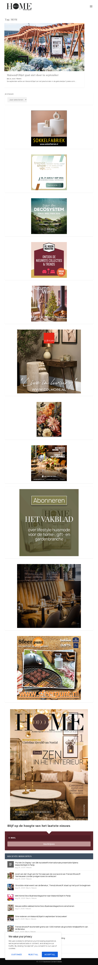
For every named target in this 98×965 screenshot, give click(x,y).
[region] (33, 946)
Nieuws (18, 79)
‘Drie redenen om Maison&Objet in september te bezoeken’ (41, 916)
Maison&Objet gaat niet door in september (33, 75)
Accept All (50, 954)
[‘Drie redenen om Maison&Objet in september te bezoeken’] (10, 918)
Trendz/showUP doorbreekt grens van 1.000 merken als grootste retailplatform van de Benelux (51, 928)
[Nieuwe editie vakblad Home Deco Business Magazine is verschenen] (10, 908)
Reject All (33, 954)
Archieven (9, 94)
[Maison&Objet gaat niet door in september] (44, 47)
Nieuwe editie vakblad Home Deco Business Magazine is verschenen (44, 906)
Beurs (28, 888)
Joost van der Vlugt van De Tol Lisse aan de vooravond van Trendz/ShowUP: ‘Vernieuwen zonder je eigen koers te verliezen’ (48, 875)
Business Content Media (52, 962)
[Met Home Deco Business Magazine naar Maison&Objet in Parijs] (10, 897)
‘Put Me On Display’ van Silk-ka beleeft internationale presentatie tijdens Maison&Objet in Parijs (46, 863)
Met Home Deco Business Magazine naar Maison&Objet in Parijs (43, 895)
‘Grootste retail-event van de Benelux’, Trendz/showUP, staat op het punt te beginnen (52, 885)
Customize (16, 954)
